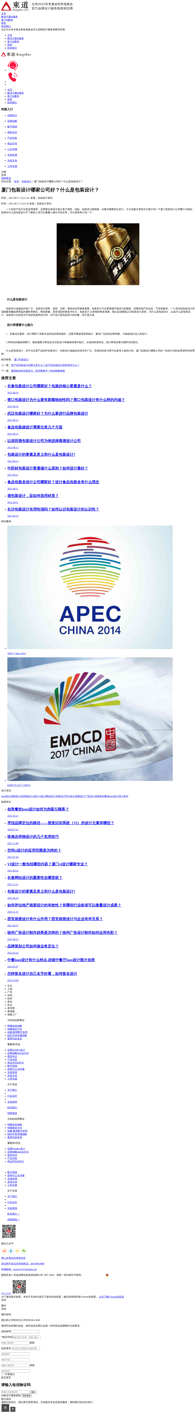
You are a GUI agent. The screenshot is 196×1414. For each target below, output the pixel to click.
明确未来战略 (14, 1026)
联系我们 (12, 48)
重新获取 (27, 1395)
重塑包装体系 (14, 1038)
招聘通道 (6, 178)
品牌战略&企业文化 (18, 1053)
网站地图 (6, 1293)
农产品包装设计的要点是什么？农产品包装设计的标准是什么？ (45, 365)
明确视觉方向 (14, 1029)
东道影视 (12, 1072)
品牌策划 (99, 796)
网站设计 (50, 796)
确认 (33, 1392)
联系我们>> (13, 1214)
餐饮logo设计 (111, 796)
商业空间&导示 (15, 1062)
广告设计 (90, 796)
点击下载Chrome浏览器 (111, 1296)
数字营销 (12, 1066)
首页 (16, 181)
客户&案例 (13, 41)
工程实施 (12, 1078)
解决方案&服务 (15, 38)
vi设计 (42, 796)
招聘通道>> (13, 1219)
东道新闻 (12, 1102)
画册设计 (80, 796)
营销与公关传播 (15, 1069)
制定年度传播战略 (17, 1035)
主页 (9, 35)
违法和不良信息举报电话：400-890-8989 (22, 1263)
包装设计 (27, 181)
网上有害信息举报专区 (13, 1258)
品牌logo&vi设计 (16, 1050)
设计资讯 (123, 796)
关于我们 (12, 1090)
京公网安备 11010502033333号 (121, 1275)
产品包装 (12, 1059)
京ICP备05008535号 (94, 1275)
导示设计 (70, 796)
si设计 (35, 796)
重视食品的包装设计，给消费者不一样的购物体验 (38, 370)
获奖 (9, 44)
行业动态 (12, 1096)
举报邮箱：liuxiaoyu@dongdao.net (19, 1269)
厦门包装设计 (21, 359)
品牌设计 (15, 796)
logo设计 (5, 796)
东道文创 (12, 1075)
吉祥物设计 (26, 796)
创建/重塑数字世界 (17, 1032)
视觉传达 (12, 1056)
